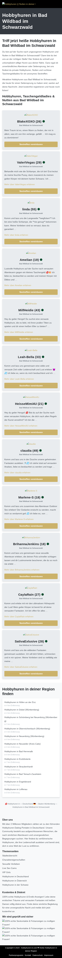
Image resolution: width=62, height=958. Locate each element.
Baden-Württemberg (46, 804)
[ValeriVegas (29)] (31, 156)
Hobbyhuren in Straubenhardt (18, 766)
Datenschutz (38, 955)
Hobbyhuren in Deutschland (15, 876)
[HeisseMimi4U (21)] (31, 397)
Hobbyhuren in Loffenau (15, 789)
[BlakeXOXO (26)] (31, 115)
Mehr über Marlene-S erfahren (19, 519)
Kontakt (28, 955)
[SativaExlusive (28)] (31, 634)
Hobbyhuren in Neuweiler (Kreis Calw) (22, 744)
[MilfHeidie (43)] (31, 303)
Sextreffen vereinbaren (31, 144)
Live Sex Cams (9, 868)
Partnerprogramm (16, 955)
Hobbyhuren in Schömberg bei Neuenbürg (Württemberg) (30, 719)
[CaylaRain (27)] (31, 588)
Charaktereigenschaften (13, 860)
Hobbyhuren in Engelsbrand (17, 781)
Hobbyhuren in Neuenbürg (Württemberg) (24, 736)
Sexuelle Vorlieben (11, 864)
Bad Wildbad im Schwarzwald (31, 125)
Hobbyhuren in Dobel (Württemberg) (21, 709)
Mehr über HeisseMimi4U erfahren (20, 426)
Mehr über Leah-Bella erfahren (19, 379)
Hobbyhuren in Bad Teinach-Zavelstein (22, 774)
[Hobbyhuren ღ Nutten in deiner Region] (18, 4)
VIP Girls (6, 872)
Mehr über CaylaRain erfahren (18, 616)
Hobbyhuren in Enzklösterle (17, 759)
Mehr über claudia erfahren (17, 472)
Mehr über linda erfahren (16, 235)
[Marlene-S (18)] (31, 490)
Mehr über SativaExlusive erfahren (20, 667)
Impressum (48, 955)
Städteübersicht (9, 855)
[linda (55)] (31, 202)
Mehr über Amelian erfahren (17, 285)
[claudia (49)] (31, 444)
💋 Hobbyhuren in (12, 804)
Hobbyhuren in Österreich (14, 880)
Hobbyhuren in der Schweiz (15, 885)
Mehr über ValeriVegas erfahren (19, 184)
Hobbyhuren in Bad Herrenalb (18, 751)
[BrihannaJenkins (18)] (31, 537)
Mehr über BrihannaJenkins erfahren (21, 570)
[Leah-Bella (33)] (31, 350)
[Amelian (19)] (31, 253)
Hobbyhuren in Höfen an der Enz (20, 702)
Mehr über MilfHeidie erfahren (18, 332)
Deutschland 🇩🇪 (29, 804)
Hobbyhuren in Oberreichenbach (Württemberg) (27, 728)
